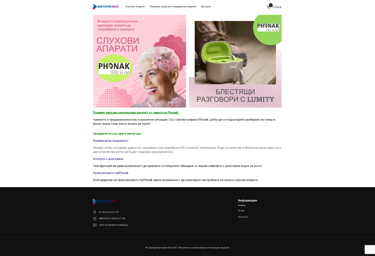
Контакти (206, 7)
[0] (268, 7)
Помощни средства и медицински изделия (173, 7)
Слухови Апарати (135, 7)
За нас (241, 210)
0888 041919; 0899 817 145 (112, 218)
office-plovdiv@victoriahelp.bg (113, 225)
